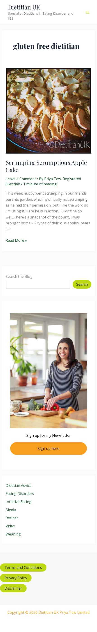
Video (10, 526)
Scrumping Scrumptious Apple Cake (46, 166)
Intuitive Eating (18, 501)
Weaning (13, 534)
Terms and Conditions (23, 567)
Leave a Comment (21, 178)
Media (11, 509)
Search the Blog (19, 276)
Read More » (16, 240)
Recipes (12, 517)
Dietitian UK (24, 7)
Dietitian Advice (19, 485)
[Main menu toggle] (87, 12)
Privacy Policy (16, 577)
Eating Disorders (20, 493)
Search (82, 284)
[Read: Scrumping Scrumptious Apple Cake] (49, 110)
